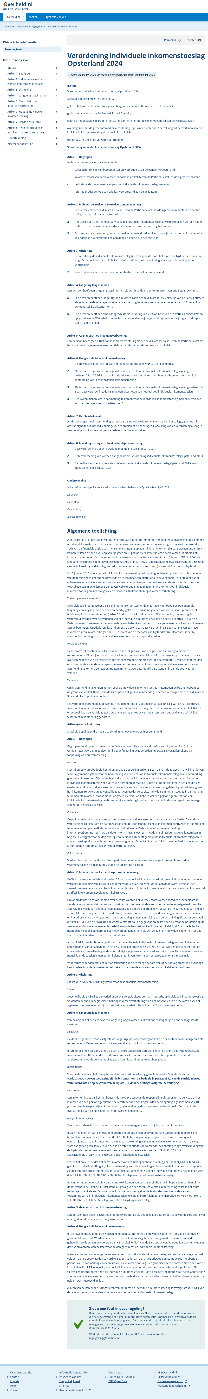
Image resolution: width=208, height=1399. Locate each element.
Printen (191, 40)
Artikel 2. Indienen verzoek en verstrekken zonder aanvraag (25, 82)
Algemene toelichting (20, 144)
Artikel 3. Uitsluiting (19, 89)
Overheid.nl (13, 18)
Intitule (11, 67)
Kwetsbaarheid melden (73, 1390)
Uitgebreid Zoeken (55, 17)
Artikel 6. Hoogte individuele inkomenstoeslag (24, 114)
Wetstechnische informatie (19, 42)
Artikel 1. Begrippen (19, 73)
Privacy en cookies (70, 1377)
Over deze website (21, 1372)
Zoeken (33, 17)
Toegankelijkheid (69, 1381)
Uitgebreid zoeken (56, 26)
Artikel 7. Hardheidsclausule (24, 122)
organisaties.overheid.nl (103, 1328)
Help (13, 1385)
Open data (114, 1372)
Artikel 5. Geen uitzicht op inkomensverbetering (22, 104)
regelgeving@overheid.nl (104, 1338)
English (14, 1381)
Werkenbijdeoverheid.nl (172, 1385)
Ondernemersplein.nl (170, 1381)
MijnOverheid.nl (167, 1372)
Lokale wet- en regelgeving (29, 26)
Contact (15, 1377)
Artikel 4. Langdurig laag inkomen (27, 95)
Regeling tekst (13, 49)
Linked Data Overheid (121, 1377)
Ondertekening (16, 138)
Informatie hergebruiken (74, 1372)
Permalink (170, 40)
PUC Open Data (117, 1381)
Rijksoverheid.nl (167, 1377)
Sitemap (64, 1385)
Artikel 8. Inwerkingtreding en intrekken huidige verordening (25, 130)
